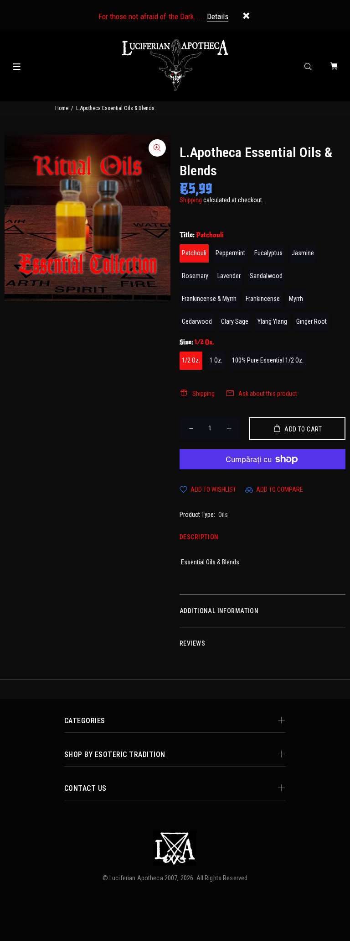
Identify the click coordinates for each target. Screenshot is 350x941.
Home (61, 108)
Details (217, 16)
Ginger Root (311, 321)
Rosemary (195, 275)
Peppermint (230, 253)
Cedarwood (197, 321)
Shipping (191, 200)
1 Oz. (216, 360)
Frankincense (263, 298)
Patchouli (194, 253)
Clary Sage (234, 321)
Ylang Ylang (272, 321)
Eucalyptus (268, 253)
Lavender (229, 275)
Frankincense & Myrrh (209, 298)
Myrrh (296, 298)
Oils (223, 514)
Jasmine (303, 253)
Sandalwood (266, 275)
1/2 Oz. (191, 360)
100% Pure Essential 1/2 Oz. (268, 360)
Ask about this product (267, 393)
